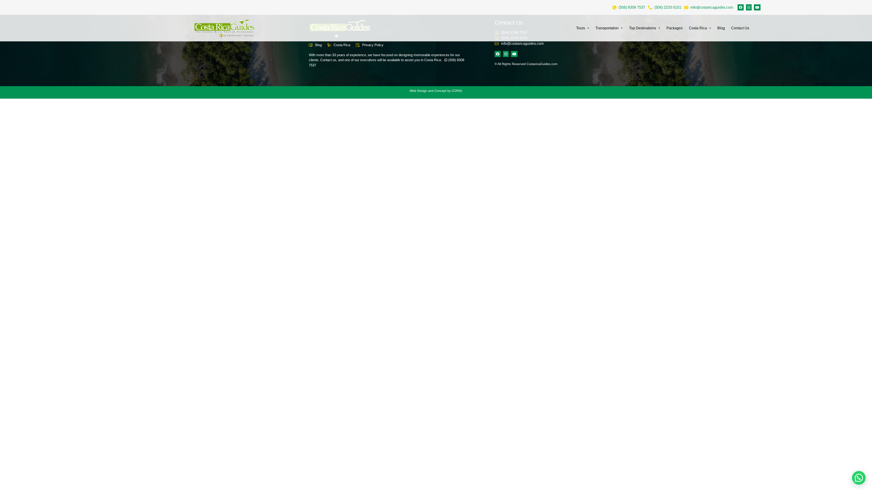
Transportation (607, 28)
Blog (721, 28)
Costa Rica (698, 28)
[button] (859, 478)
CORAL (457, 91)
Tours (580, 28)
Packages (674, 28)
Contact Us (740, 28)
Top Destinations (642, 28)
